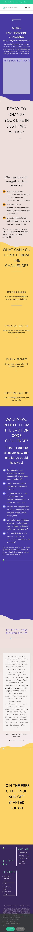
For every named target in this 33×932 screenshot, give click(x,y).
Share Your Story (8, 888)
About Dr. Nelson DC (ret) (7, 878)
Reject (20, 929)
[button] (9, 740)
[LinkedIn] (6, 864)
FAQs (5, 884)
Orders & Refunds (22, 862)
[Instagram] (9, 861)
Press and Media (7, 893)
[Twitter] (6, 861)
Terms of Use (23, 858)
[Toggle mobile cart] (26, 8)
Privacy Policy (24, 855)
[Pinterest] (12, 861)
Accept (10, 929)
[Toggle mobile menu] (29, 8)
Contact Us (23, 853)
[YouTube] (3, 864)
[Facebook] (3, 861)
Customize (24, 916)
